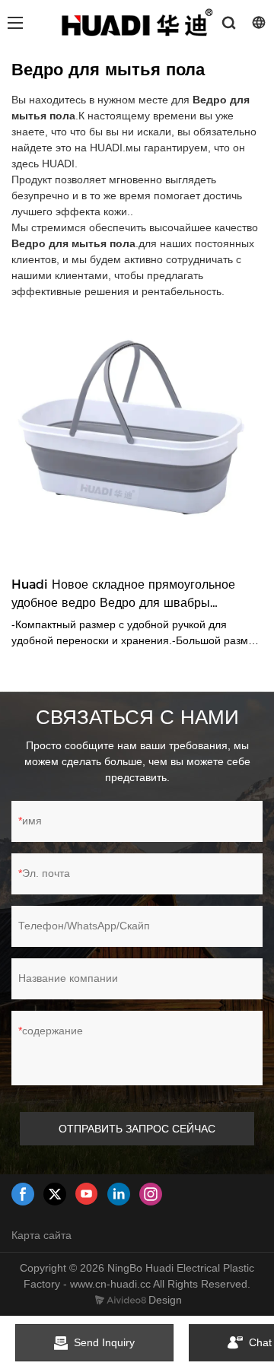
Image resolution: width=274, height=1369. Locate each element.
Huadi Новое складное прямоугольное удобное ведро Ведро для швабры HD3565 (123, 594)
